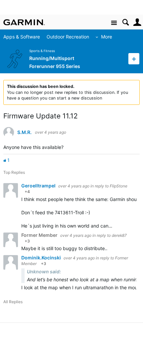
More (106, 36)
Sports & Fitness (42, 51)
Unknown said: (44, 271)
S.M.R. (24, 132)
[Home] (24, 22)
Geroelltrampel (39, 185)
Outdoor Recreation (68, 36)
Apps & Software (21, 36)
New (133, 58)
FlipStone (118, 185)
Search (125, 22)
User (137, 22)
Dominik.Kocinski (41, 257)
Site (114, 23)
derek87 (119, 235)
